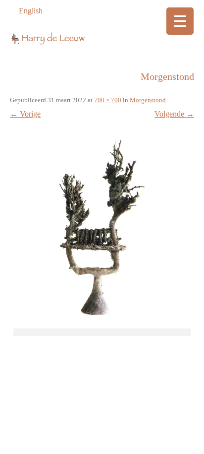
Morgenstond (148, 100)
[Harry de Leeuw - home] (102, 42)
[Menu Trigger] (180, 21)
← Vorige (25, 114)
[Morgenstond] (102, 226)
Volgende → (174, 114)
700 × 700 (107, 100)
